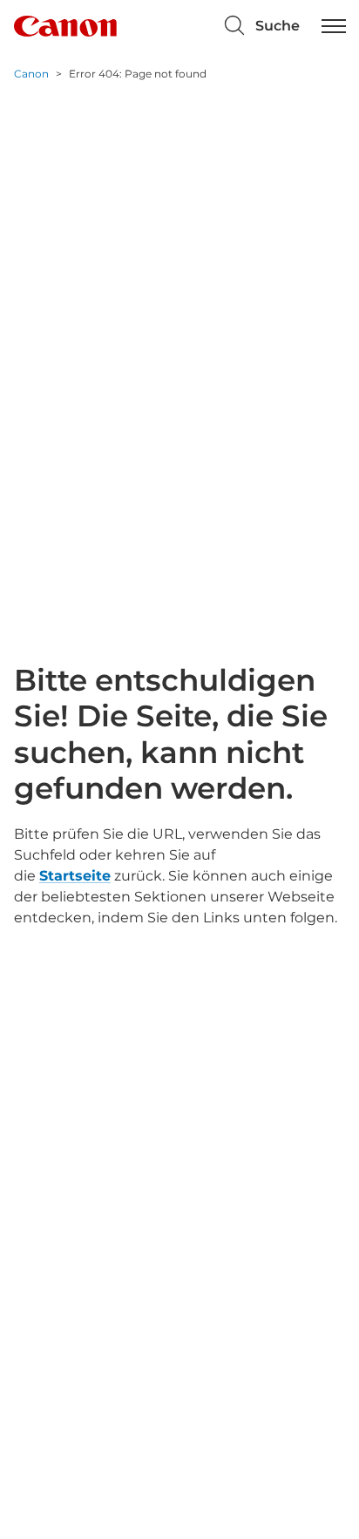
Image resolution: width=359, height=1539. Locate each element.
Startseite (75, 875)
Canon (31, 73)
